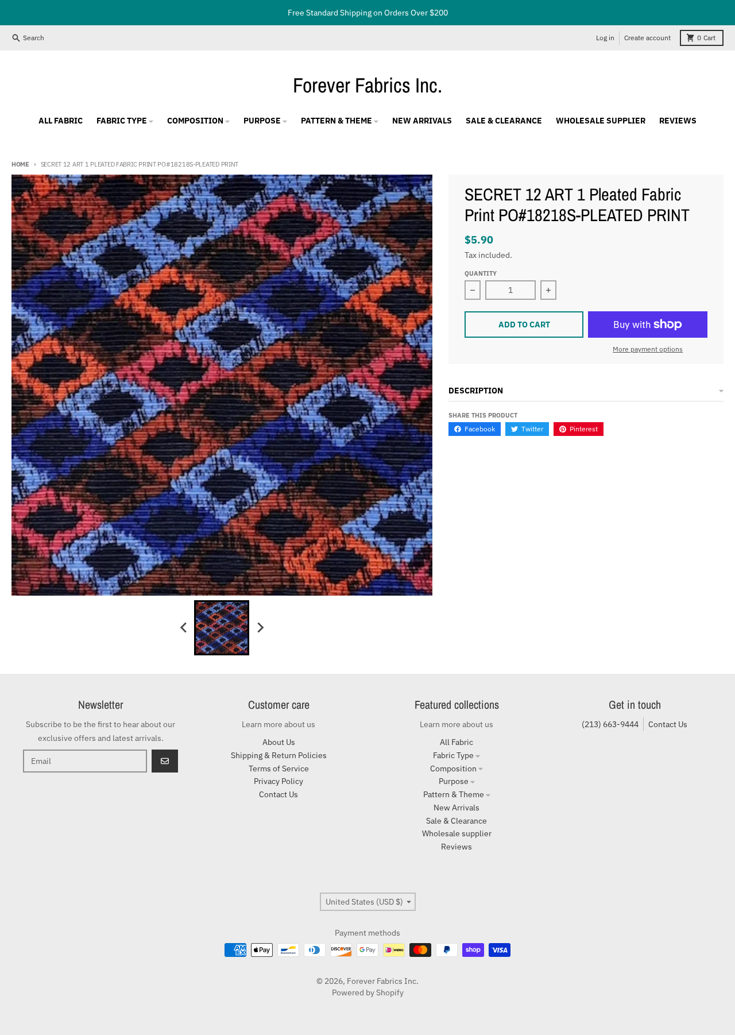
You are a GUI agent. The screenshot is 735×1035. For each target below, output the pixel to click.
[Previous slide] (184, 627)
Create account (647, 37)
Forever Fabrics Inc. (367, 85)
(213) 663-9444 (610, 724)
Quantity (481, 273)
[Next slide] (260, 627)
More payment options (648, 349)
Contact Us (667, 724)
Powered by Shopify (368, 992)
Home (20, 164)
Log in (605, 37)
